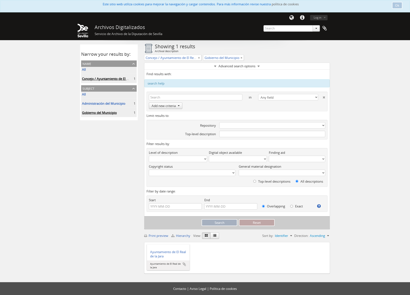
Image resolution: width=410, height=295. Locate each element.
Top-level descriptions (273, 181)
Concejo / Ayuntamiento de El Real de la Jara (114, 78)
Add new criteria (164, 106)
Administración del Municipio (103, 103)
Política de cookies (223, 288)
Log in (317, 17)
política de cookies (285, 4)
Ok (397, 5)
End (207, 200)
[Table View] (214, 235)
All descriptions (311, 181)
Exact (298, 206)
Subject (88, 88)
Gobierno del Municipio (99, 112)
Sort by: (268, 235)
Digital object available (225, 152)
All (84, 69)
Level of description (163, 152)
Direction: (301, 235)
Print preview (158, 235)
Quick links (302, 17)
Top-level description (200, 134)
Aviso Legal (198, 288)
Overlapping (275, 206)
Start (152, 200)
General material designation (260, 166)
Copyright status (161, 166)
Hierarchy (183, 235)
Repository (208, 125)
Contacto (180, 288)
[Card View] (206, 235)
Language (291, 17)
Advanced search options (236, 66)
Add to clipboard (184, 264)
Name (86, 63)
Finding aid (277, 152)
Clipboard (324, 28)
